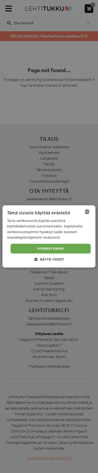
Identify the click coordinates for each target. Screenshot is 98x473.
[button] (49, 259)
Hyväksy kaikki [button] (50, 248)
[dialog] (49, 236)
